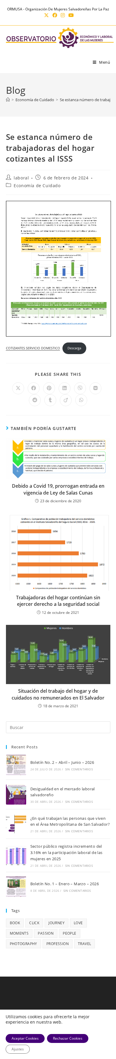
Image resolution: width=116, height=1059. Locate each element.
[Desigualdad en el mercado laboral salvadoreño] (16, 794)
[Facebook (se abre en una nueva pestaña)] (55, 15)
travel (84, 943)
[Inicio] (8, 99)
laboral (21, 178)
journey (56, 922)
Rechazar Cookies (67, 1038)
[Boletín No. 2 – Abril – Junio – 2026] (16, 765)
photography (23, 943)
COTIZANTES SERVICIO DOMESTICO (33, 348)
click (34, 922)
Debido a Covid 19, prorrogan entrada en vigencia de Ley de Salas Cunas (58, 489)
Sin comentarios (79, 769)
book (15, 922)
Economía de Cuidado (37, 185)
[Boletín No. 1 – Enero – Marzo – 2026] (16, 887)
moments (19, 933)
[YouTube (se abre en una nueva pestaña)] (70, 15)
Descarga (74, 348)
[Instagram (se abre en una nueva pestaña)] (63, 15)
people (69, 933)
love (78, 922)
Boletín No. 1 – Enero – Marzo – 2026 (64, 883)
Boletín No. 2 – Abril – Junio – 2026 (62, 762)
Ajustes (18, 1049)
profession (57, 943)
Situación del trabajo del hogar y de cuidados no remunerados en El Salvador (58, 694)
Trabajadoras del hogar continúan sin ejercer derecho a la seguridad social (58, 600)
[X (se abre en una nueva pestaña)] (46, 15)
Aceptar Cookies (25, 1038)
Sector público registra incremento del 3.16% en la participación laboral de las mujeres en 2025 (66, 852)
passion (46, 933)
